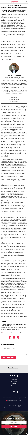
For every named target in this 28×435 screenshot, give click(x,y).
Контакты (14, 381)
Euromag (14, 2)
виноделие (7, 398)
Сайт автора (14, 101)
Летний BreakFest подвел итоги (10, 329)
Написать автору (15, 99)
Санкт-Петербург (6, 397)
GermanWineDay (22, 397)
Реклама (14, 383)
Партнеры (14, 385)
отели (14, 397)
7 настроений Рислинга (18, 398)
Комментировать (8, 357)
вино (20, 400)
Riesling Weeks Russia (11, 400)
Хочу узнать (14, 426)
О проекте (14, 379)
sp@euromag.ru (20, 408)
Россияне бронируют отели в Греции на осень (14, 327)
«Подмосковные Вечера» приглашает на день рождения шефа (14, 324)
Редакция (14, 388)
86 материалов (14, 97)
